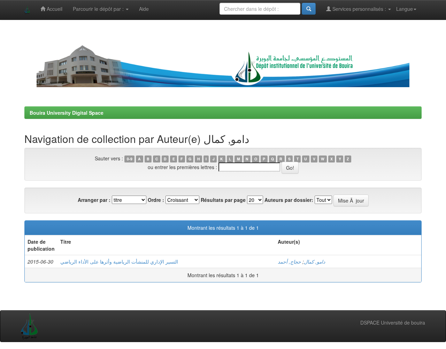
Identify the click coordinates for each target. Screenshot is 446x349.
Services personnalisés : (359, 8)
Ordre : (156, 199)
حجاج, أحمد (289, 261)
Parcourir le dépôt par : (99, 8)
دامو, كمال (314, 261)
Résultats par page (223, 199)
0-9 (129, 158)
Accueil (53, 8)
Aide (144, 8)
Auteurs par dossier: (288, 199)
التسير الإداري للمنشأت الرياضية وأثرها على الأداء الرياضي (119, 261)
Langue (404, 8)
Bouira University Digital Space (66, 112)
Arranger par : (94, 199)
